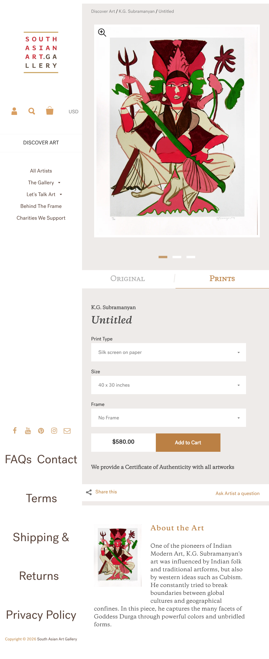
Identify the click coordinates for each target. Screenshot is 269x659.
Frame (105, 411)
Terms (41, 498)
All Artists (41, 171)
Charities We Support (41, 218)
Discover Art (103, 11)
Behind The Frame (41, 206)
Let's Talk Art (41, 194)
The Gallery (41, 182)
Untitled (166, 11)
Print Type (116, 346)
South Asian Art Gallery (57, 639)
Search (32, 111)
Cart (50, 111)
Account (15, 111)
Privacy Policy (41, 615)
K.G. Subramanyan (137, 11)
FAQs (18, 459)
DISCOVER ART (41, 142)
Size (110, 379)
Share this (106, 492)
